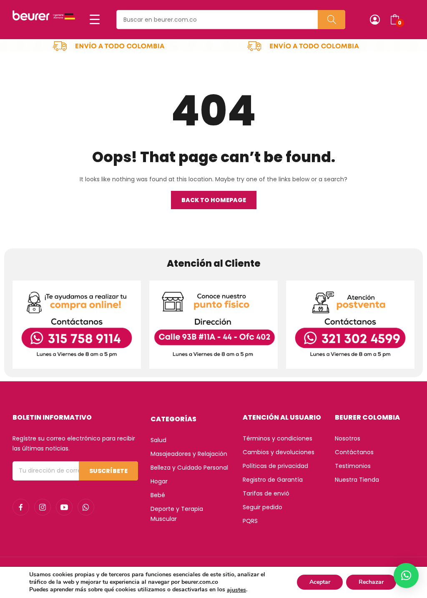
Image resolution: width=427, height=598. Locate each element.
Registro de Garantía (273, 479)
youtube (64, 507)
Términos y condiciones (277, 438)
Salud (158, 440)
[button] (406, 575)
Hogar (159, 481)
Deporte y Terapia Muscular (177, 514)
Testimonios (353, 466)
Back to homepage (213, 200)
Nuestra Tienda (357, 479)
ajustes (236, 590)
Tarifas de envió (266, 493)
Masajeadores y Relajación (189, 454)
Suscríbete (108, 471)
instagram (42, 507)
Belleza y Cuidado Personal (189, 467)
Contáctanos (354, 452)
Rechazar (371, 582)
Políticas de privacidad (275, 466)
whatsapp (86, 507)
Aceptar (319, 582)
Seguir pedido (262, 507)
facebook (21, 507)
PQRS (250, 521)
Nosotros (347, 438)
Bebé (158, 495)
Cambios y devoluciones (278, 452)
